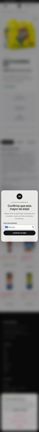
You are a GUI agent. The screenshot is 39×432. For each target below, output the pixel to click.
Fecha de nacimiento (10, 223)
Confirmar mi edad (19, 233)
